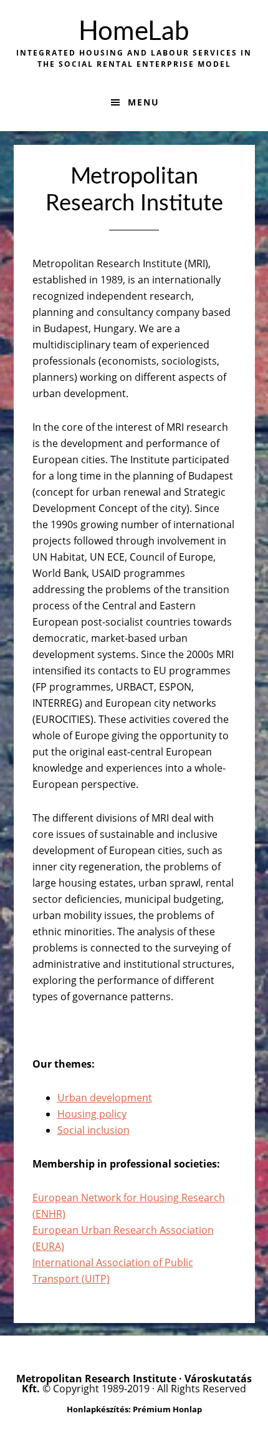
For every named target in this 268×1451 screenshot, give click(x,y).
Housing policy (92, 1114)
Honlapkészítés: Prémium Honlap (134, 1409)
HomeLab (134, 32)
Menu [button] (144, 102)
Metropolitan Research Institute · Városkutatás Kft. (134, 1383)
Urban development (104, 1097)
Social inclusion (93, 1130)
